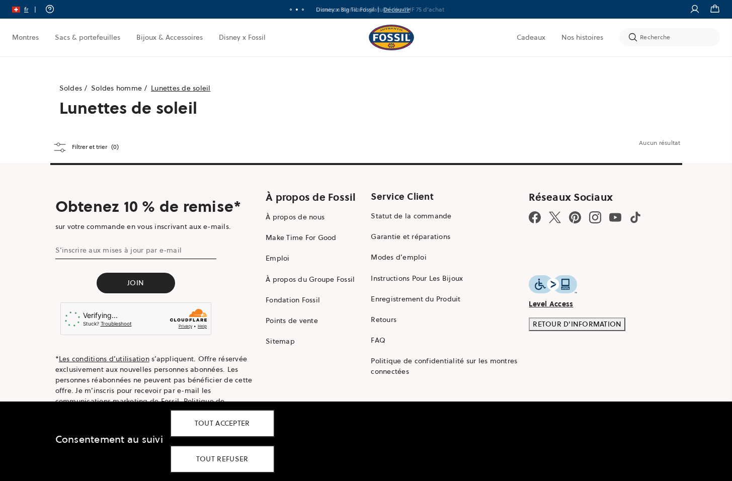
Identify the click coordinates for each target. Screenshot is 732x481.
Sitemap (280, 341)
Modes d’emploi (399, 257)
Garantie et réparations (410, 236)
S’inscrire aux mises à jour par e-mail (118, 250)
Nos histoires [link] (582, 37)
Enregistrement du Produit (415, 299)
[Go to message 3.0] (303, 10)
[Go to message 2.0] (297, 10)
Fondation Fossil (293, 300)
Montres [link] (25, 37)
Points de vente (292, 320)
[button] (27, 9)
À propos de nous (295, 217)
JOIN (135, 283)
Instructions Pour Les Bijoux (417, 278)
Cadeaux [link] (531, 37)
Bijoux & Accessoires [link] (169, 37)
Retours (383, 319)
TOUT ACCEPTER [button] (222, 423)
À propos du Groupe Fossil (310, 279)
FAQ (378, 340)
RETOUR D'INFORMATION (577, 324)
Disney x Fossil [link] (242, 37)
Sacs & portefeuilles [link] (87, 37)
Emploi (278, 258)
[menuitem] (25, 37)
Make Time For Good (301, 237)
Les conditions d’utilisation (104, 359)
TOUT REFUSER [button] (222, 459)
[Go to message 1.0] (291, 10)
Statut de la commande (411, 216)
